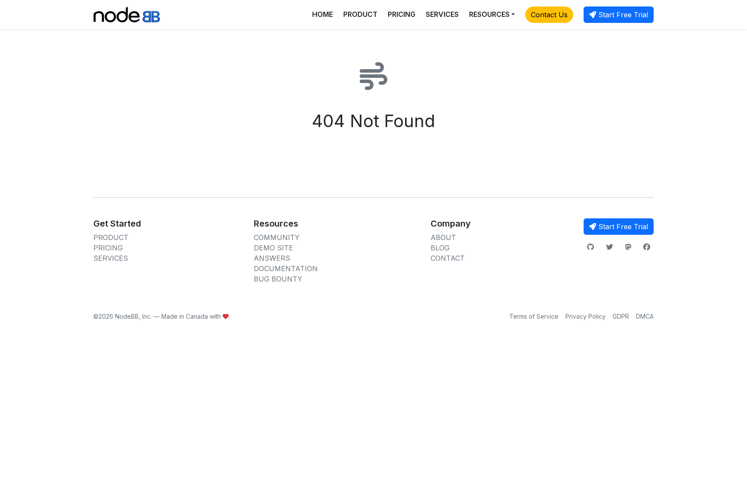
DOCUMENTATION (286, 268)
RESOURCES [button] (489, 14)
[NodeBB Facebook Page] (646, 247)
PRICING (401, 14)
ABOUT (443, 237)
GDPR (621, 316)
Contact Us (549, 14)
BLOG (440, 247)
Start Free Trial (622, 14)
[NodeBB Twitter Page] (609, 247)
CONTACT (448, 258)
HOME (322, 14)
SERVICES (442, 14)
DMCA (645, 316)
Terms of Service (534, 316)
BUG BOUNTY (278, 279)
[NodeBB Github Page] (590, 247)
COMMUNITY (277, 237)
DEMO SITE (273, 247)
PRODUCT (360, 14)
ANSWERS (272, 258)
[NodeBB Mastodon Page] (628, 247)
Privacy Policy (585, 316)
